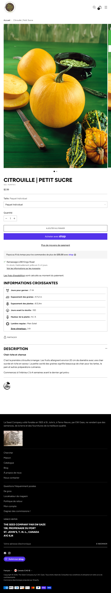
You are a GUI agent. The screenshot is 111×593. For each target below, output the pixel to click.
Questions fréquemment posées (20, 486)
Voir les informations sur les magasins (23, 268)
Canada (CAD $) (23, 571)
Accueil (7, 20)
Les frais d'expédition (14, 275)
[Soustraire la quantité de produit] (6, 218)
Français (7, 571)
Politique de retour (13, 501)
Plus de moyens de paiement (55, 245)
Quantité (8, 212)
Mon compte (10, 506)
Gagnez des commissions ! (17, 511)
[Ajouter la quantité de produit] (14, 218)
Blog (6, 467)
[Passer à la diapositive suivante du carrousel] (105, 404)
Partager (12, 337)
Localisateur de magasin (16, 496)
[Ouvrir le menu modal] (106, 7)
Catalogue (9, 462)
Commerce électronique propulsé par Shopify (21, 580)
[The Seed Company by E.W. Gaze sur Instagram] (9, 553)
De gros (8, 491)
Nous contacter (11, 477)
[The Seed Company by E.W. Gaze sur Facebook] (5, 553)
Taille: (15, 198)
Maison (7, 457)
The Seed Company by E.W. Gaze (31, 575)
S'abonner (101, 544)
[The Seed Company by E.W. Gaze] (10, 7)
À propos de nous (13, 472)
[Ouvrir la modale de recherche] (94, 7)
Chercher (8, 452)
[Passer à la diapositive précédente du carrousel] (99, 405)
